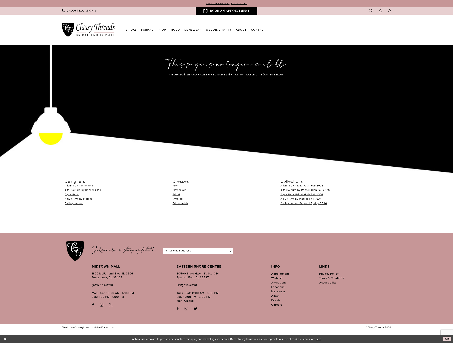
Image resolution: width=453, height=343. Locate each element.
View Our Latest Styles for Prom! (226, 3)
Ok (447, 339)
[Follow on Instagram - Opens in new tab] (186, 308)
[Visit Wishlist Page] (370, 11)
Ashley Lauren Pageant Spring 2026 (303, 203)
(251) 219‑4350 (187, 285)
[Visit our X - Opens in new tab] (111, 304)
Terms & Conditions (332, 278)
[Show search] (389, 10)
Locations (278, 287)
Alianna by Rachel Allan (79, 185)
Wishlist (276, 278)
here (318, 339)
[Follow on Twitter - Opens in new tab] (195, 308)
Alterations (278, 282)
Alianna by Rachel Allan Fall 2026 (301, 185)
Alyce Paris (72, 194)
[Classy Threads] (88, 30)
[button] (380, 10)
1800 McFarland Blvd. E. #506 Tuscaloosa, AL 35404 (112, 275)
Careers (276, 305)
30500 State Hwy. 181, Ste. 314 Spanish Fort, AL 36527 (198, 275)
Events (275, 300)
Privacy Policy (329, 274)
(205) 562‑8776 (102, 285)
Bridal (176, 194)
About (275, 296)
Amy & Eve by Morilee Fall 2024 (300, 199)
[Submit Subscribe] (229, 251)
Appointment (280, 274)
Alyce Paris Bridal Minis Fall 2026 (301, 194)
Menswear (278, 291)
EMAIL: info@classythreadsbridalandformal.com (88, 327)
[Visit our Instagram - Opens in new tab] (102, 304)
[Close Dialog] (5, 339)
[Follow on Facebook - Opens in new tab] (178, 308)
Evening (178, 199)
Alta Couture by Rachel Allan (83, 190)
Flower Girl (179, 190)
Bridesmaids (180, 203)
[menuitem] (79, 11)
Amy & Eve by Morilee (79, 199)
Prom (176, 185)
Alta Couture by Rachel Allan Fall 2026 (305, 190)
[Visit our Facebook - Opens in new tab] (93, 304)
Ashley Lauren (74, 203)
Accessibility (328, 282)
